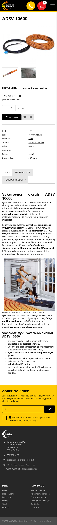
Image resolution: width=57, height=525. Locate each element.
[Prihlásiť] (49, 409)
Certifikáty (35, 504)
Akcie (4, 490)
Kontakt (5, 507)
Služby (5, 500)
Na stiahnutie (22, 172)
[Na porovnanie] (31, 117)
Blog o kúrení (8, 493)
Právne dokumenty (39, 497)
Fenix (30, 138)
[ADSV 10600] (28, 44)
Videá (4, 504)
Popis (7, 172)
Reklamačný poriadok (40, 493)
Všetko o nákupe (38, 490)
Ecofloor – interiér (36, 142)
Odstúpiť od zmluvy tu (40, 500)
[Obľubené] (25, 117)
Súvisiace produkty (15, 179)
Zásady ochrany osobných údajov (23, 420)
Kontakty (35, 507)
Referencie (6, 497)
